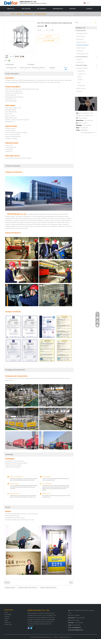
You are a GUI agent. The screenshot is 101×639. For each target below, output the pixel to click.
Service (66, 67)
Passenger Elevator (82, 33)
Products (7, 616)
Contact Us (7, 622)
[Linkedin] (31, 628)
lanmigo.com (67, 637)
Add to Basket (47, 40)
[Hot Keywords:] (95, 22)
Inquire (47, 36)
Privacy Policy (8, 624)
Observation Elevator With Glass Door (27, 587)
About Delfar (8, 614)
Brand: (28, 64)
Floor (79, 82)
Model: (6, 64)
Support (7, 618)
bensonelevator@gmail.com (88, 132)
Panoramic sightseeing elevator (48, 587)
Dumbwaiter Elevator (82, 54)
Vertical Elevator (81, 30)
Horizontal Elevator (82, 56)
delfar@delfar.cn (84, 130)
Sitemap (56, 637)
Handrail (79, 79)
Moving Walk (80, 62)
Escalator (79, 59)
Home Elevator (80, 36)
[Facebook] (29, 628)
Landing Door (81, 74)
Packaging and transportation (38, 67)
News (6, 620)
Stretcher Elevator (81, 42)
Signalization (81, 71)
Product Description (11, 67)
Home (6, 612)
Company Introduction (25, 67)
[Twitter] (34, 628)
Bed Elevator (80, 39)
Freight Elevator (80, 48)
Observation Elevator (82, 45)
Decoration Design (81, 65)
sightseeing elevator (10, 587)
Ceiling (79, 77)
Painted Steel (81, 85)
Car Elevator (79, 51)
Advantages (52, 67)
